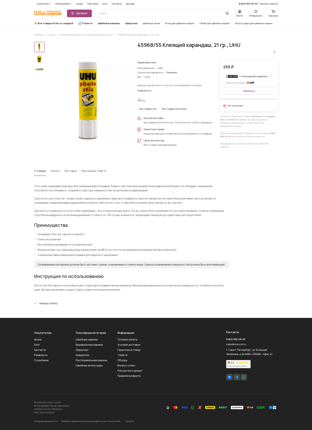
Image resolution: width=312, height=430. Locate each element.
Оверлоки (82, 350)
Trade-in (122, 355)
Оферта (129, 421)
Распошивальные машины (91, 360)
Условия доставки (128, 344)
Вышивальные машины (89, 344)
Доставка (71, 171)
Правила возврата (129, 376)
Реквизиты (40, 355)
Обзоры (122, 360)
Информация (125, 333)
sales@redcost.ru (236, 344)
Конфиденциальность (46, 421)
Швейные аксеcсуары (89, 365)
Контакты (40, 350)
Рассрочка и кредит (130, 370)
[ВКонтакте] (229, 377)
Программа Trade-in (93, 171)
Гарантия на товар (129, 350)
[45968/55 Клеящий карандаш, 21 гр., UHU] (88, 100)
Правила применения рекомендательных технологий (90, 421)
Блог (37, 344)
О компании (41, 360)
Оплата (55, 171)
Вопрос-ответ (126, 365)
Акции (38, 339)
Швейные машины (87, 339)
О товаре (40, 171)
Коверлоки (82, 355)
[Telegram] (236, 377)
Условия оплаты (127, 339)
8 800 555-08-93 (248, 3)
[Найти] (227, 13)
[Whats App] (243, 377)
